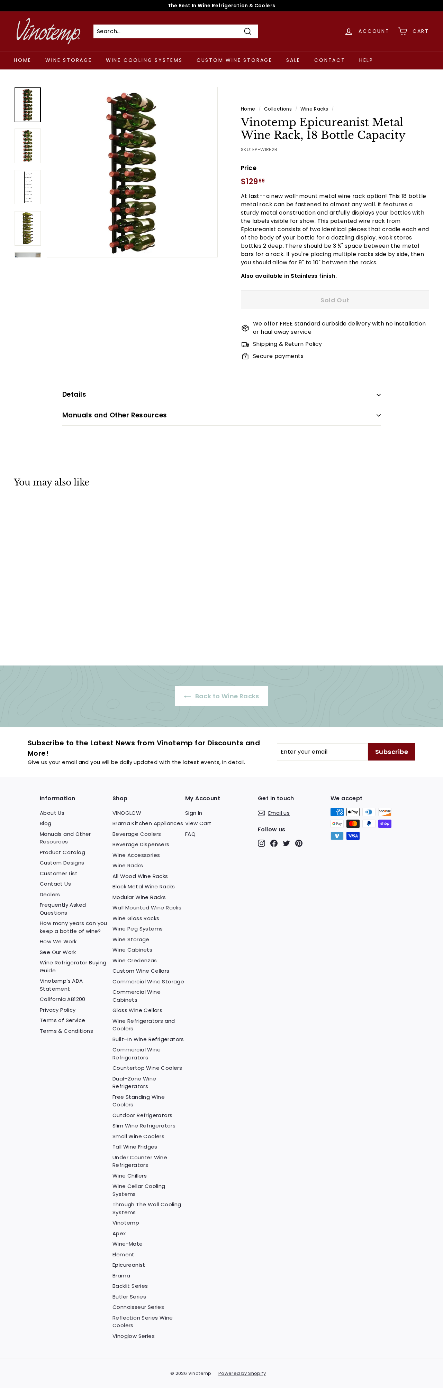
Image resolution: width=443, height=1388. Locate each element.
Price (248, 168)
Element (123, 1254)
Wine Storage (68, 60)
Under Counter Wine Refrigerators (139, 1161)
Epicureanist (128, 1264)
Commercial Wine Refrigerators (136, 1053)
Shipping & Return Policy (287, 344)
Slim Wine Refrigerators (143, 1125)
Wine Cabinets (132, 949)
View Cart (198, 823)
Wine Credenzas (134, 960)
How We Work (58, 941)
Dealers (50, 894)
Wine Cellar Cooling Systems (138, 1190)
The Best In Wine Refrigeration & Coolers (221, 5)
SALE (293, 60)
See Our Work (58, 952)
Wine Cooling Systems (144, 60)
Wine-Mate (127, 1243)
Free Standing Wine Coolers (138, 1100)
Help (366, 60)
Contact (329, 60)
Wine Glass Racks (135, 918)
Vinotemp (125, 1222)
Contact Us (55, 883)
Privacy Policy (58, 1009)
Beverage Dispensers (141, 844)
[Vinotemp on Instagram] (261, 843)
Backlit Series (130, 1286)
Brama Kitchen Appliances (147, 823)
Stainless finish (313, 276)
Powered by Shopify (242, 1373)
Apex (119, 1233)
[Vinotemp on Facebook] (274, 843)
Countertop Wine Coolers (147, 1067)
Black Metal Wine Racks (143, 886)
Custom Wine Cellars (141, 970)
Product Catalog (62, 852)
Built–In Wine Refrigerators (148, 1039)
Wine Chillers (129, 1175)
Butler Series (129, 1296)
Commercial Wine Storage (148, 981)
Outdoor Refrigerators (142, 1115)
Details (74, 394)
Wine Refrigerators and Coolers (143, 1024)
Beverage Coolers (136, 834)
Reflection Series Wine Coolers (142, 1321)
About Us (52, 812)
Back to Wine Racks (226, 696)
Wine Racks (314, 109)
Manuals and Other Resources (114, 415)
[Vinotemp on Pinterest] (298, 843)
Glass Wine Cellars (137, 1010)
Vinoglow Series (133, 1336)
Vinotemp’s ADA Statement (61, 984)
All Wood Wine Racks (140, 876)
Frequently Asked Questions (63, 908)
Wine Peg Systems (137, 928)
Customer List (59, 873)
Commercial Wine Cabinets (136, 995)
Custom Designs (62, 862)
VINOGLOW (126, 812)
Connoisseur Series (138, 1307)
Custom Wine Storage (234, 60)
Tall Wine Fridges (134, 1146)
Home (22, 60)
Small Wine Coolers (138, 1136)
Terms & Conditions (66, 1031)
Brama (121, 1275)
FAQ (190, 834)
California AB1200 (62, 999)
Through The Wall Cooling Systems (146, 1208)
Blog (46, 823)
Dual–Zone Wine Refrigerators (134, 1082)
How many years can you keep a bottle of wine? (73, 927)
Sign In (193, 812)
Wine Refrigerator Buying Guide (73, 966)
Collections (278, 109)
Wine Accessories (136, 855)
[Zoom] (132, 172)
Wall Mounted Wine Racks (146, 907)
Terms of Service (62, 1020)
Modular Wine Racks (139, 897)
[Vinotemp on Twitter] (286, 843)
